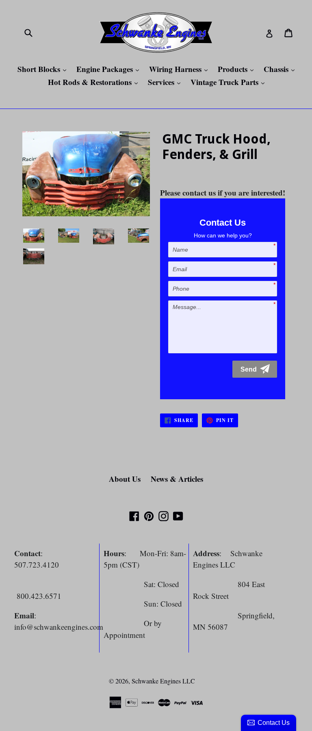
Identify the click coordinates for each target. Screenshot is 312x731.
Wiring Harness (180, 68)
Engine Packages (109, 68)
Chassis (281, 68)
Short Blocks (43, 68)
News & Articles (177, 478)
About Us (125, 478)
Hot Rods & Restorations (95, 81)
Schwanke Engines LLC (163, 681)
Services (166, 81)
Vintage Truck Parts (230, 81)
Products (238, 68)
